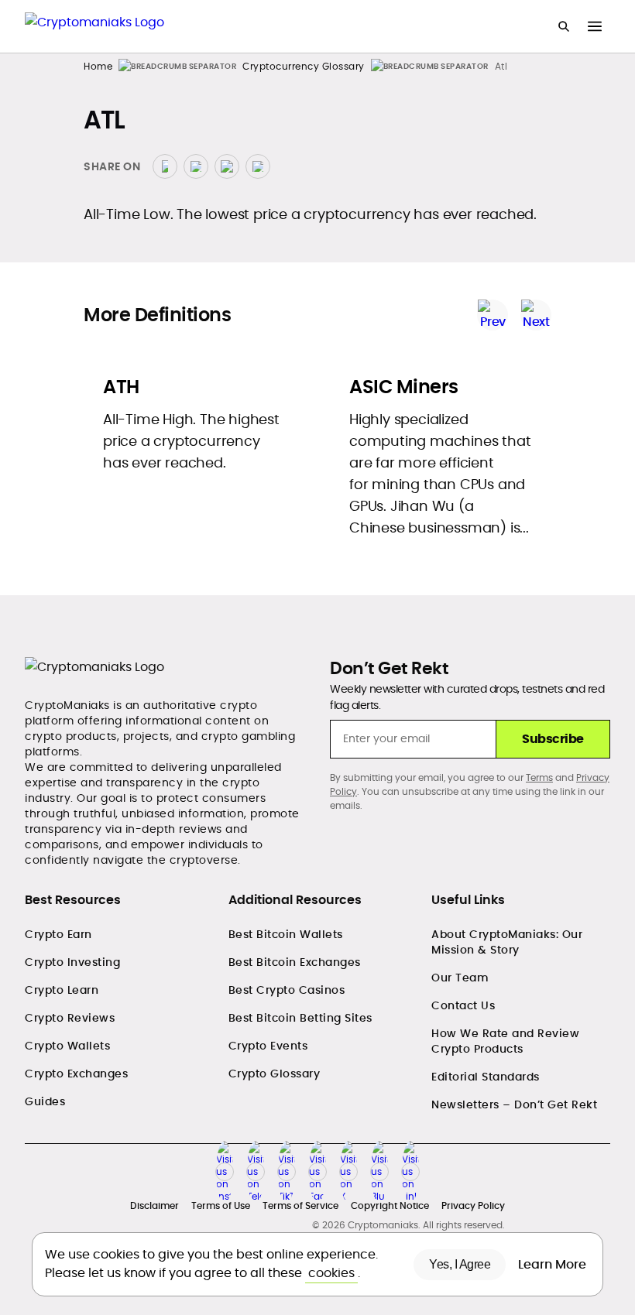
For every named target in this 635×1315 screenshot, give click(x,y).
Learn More (554, 1264)
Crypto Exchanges (76, 1073)
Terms (539, 777)
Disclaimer (154, 1205)
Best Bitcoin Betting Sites (300, 1018)
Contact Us (463, 1005)
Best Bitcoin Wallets (285, 934)
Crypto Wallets (67, 1045)
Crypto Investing (72, 962)
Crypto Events (268, 1045)
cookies (331, 1273)
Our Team (460, 977)
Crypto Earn (58, 934)
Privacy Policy (473, 1205)
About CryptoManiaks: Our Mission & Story (506, 941)
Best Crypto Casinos (286, 990)
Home (98, 66)
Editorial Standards (485, 1076)
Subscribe (553, 739)
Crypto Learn (61, 990)
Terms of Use (220, 1205)
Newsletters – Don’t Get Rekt (514, 1104)
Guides (45, 1101)
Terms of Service (300, 1205)
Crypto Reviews (70, 1018)
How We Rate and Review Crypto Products (505, 1041)
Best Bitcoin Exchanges (294, 962)
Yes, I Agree (459, 1264)
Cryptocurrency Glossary (303, 66)
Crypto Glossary (274, 1073)
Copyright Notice (390, 1205)
